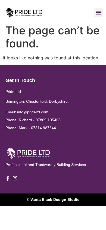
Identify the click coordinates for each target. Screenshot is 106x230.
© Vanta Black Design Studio (53, 199)
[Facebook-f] (7, 178)
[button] (98, 12)
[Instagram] (15, 178)
